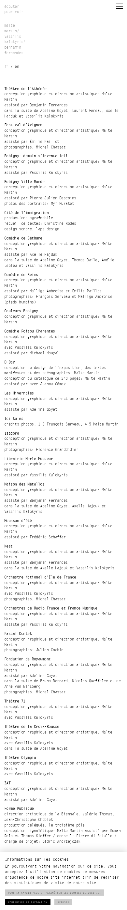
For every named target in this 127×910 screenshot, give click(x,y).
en (17, 66)
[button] (119, 6)
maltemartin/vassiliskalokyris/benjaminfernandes (14, 39)
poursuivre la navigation (27, 902)
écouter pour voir (13, 9)
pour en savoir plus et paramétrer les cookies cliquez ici (54, 892)
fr (6, 66)
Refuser (63, 902)
